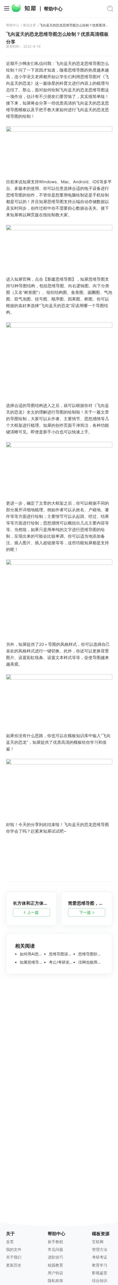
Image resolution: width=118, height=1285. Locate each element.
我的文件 (13, 1249)
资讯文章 (29, 25)
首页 (10, 1241)
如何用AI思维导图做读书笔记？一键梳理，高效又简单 (31, 954)
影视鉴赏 (99, 1272)
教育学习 (99, 1265)
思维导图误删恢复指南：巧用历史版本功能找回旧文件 (61, 954)
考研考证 (99, 1257)
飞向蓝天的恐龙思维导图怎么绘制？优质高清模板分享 (74, 25)
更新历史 (13, 1265)
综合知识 (99, 1280)
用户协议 (55, 1272)
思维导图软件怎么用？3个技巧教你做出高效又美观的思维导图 (90, 954)
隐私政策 (55, 1280)
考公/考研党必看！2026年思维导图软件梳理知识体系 (61, 962)
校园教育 (55, 1265)
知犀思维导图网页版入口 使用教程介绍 (31, 962)
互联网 (97, 1241)
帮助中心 (53, 9)
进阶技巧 (55, 1257)
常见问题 (55, 1249)
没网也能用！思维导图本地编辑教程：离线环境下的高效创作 (90, 962)
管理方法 (99, 1249)
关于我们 (13, 1257)
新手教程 (55, 1241)
